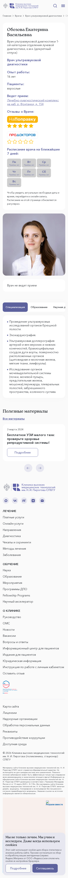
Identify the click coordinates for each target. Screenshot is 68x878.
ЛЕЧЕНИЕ (9, 511)
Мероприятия (12, 583)
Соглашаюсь (45, 868)
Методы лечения (14, 548)
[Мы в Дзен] (33, 500)
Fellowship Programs (16, 595)
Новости (9, 629)
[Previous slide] (28, 468)
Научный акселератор (18, 601)
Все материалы (14, 418)
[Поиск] (55, 6)
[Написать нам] (42, 500)
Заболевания (12, 555)
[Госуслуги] (10, 687)
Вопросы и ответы (15, 642)
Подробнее (23, 452)
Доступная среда (14, 744)
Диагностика (12, 536)
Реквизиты (10, 731)
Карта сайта (11, 706)
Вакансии (9, 635)
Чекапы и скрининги (17, 542)
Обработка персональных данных (26, 725)
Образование (39, 307)
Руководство (12, 617)
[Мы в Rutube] (24, 500)
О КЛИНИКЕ (11, 610)
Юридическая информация (22, 661)
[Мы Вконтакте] (15, 500)
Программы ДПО (15, 589)
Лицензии (10, 713)
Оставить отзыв (13, 673)
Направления (12, 530)
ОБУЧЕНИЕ (10, 564)
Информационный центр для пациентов (31, 648)
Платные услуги (13, 517)
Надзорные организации (20, 719)
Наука (7, 570)
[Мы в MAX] (6, 500)
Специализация (15, 307)
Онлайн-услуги (13, 523)
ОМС (6, 623)
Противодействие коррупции (24, 738)
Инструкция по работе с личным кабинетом (33, 667)
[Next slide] (40, 468)
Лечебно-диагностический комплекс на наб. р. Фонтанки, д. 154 (33, 102)
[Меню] (63, 6)
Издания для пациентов (19, 654)
